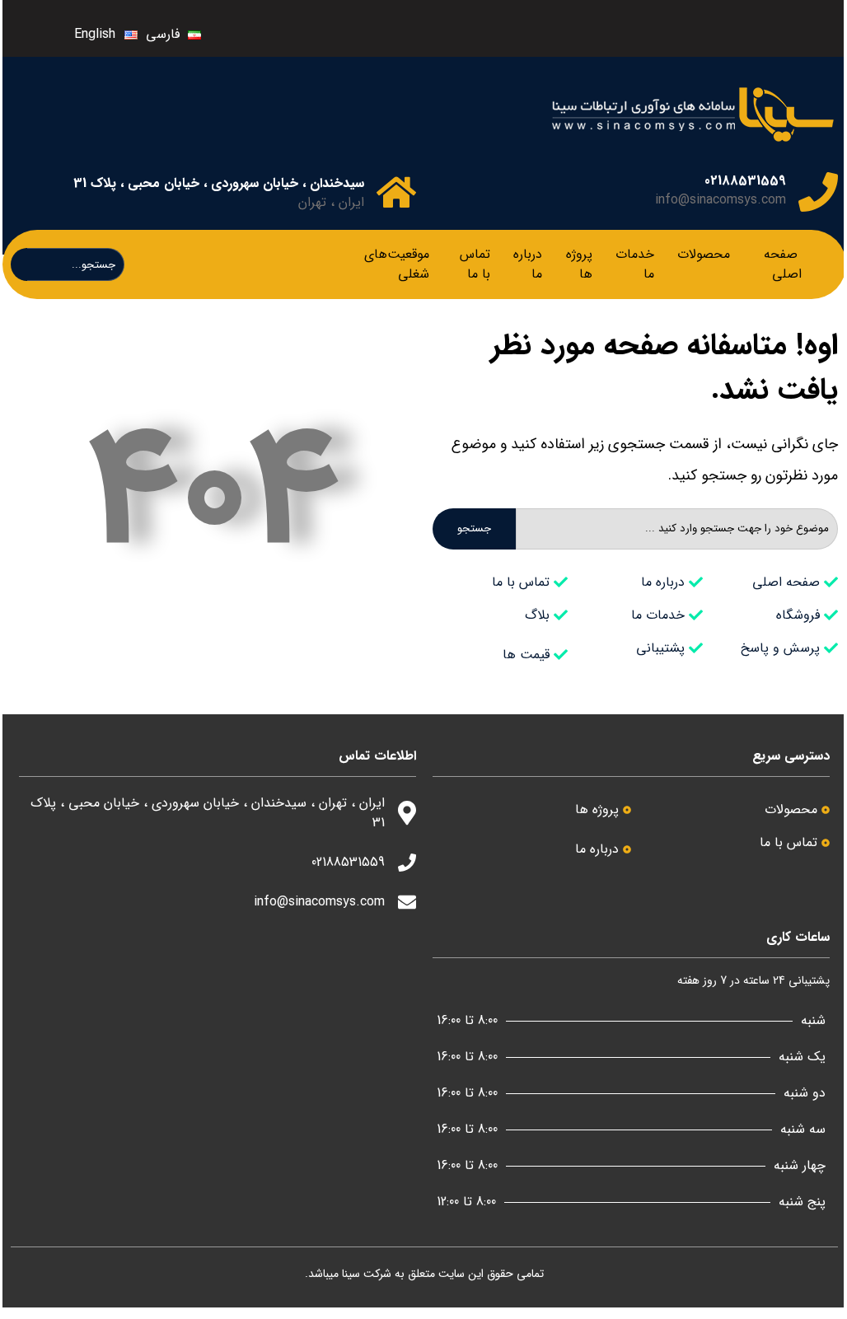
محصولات (703, 254)
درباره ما (527, 264)
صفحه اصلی (783, 264)
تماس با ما (475, 264)
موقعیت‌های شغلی (396, 264)
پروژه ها (579, 264)
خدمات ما (634, 264)
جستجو (474, 528)
